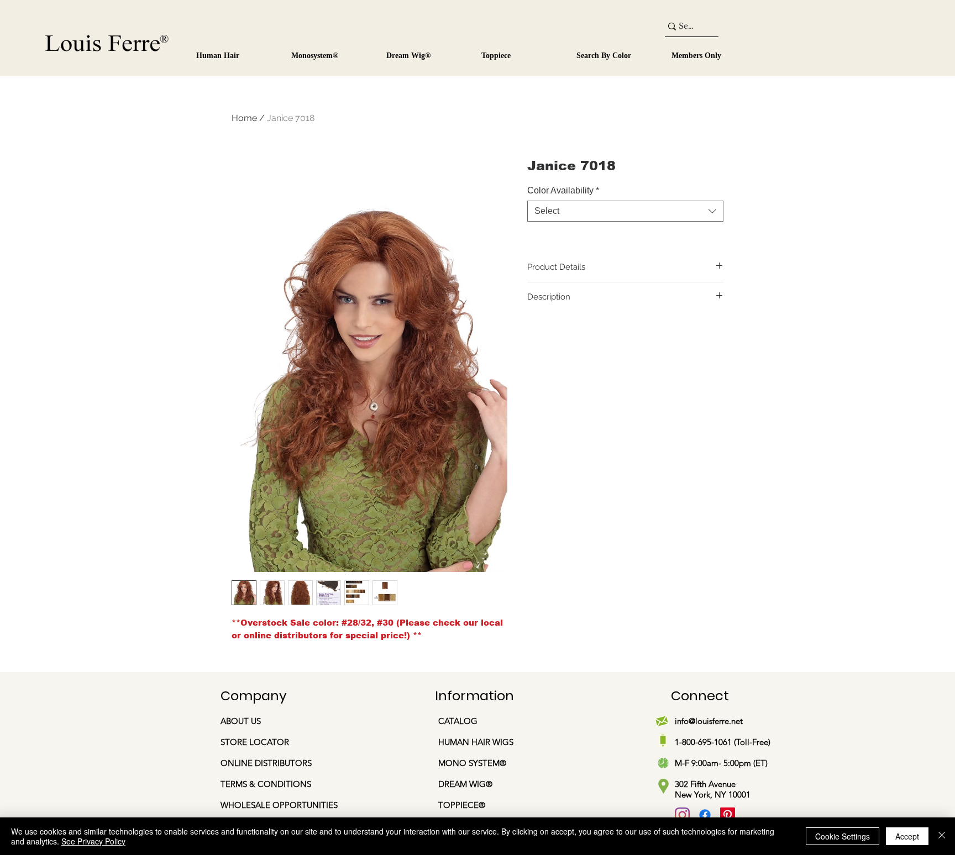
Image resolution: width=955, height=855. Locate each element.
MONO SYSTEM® (473, 763)
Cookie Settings (842, 836)
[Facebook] (704, 814)
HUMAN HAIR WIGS (475, 742)
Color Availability (563, 190)
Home (244, 118)
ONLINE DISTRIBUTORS (266, 763)
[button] (329, 50)
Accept (907, 836)
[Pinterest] (727, 814)
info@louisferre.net (709, 721)
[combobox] (625, 211)
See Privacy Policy (93, 841)
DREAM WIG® (465, 784)
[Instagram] (682, 814)
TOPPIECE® (461, 805)
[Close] (941, 836)
